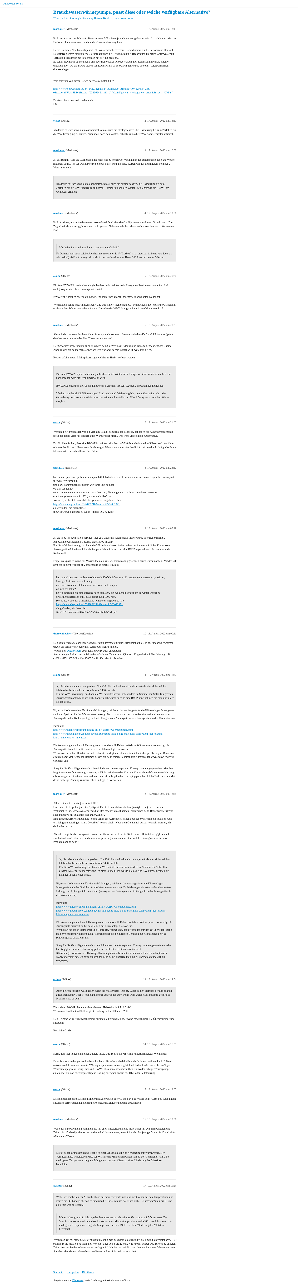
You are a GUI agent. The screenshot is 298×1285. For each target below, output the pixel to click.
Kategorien (73, 1272)
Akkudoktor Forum (12, 3)
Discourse (77, 1280)
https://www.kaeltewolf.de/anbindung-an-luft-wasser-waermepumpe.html (93, 729)
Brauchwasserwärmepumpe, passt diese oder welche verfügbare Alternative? (131, 12)
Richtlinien (88, 1272)
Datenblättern (74, 650)
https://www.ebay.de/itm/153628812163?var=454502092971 (86, 504)
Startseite (58, 1272)
